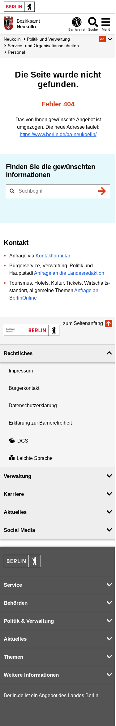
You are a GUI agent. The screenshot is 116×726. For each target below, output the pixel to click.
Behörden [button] (16, 603)
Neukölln (12, 39)
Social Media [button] (19, 530)
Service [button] (13, 585)
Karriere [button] (14, 494)
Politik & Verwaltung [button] (29, 621)
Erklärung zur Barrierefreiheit (40, 422)
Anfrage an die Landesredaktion (69, 273)
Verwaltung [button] (17, 476)
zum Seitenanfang (83, 323)
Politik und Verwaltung (48, 39)
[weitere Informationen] (8, 23)
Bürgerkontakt (24, 388)
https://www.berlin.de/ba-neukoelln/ (58, 134)
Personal (16, 52)
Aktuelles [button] (15, 512)
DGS (22, 440)
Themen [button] (13, 657)
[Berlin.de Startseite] (19, 7)
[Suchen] (101, 191)
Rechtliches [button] (18, 353)
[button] (105, 39)
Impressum (21, 370)
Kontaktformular (53, 255)
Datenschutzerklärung (33, 405)
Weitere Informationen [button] (31, 675)
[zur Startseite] (31, 330)
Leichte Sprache (35, 458)
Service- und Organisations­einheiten (43, 45)
